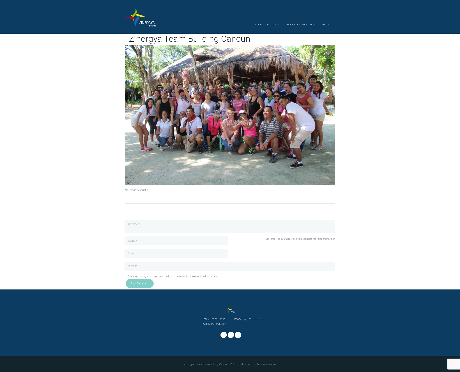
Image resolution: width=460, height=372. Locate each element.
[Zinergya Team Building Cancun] (177, 115)
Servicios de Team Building (300, 24)
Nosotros (273, 24)
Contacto (326, 24)
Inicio (258, 24)
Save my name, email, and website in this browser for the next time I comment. (173, 276)
